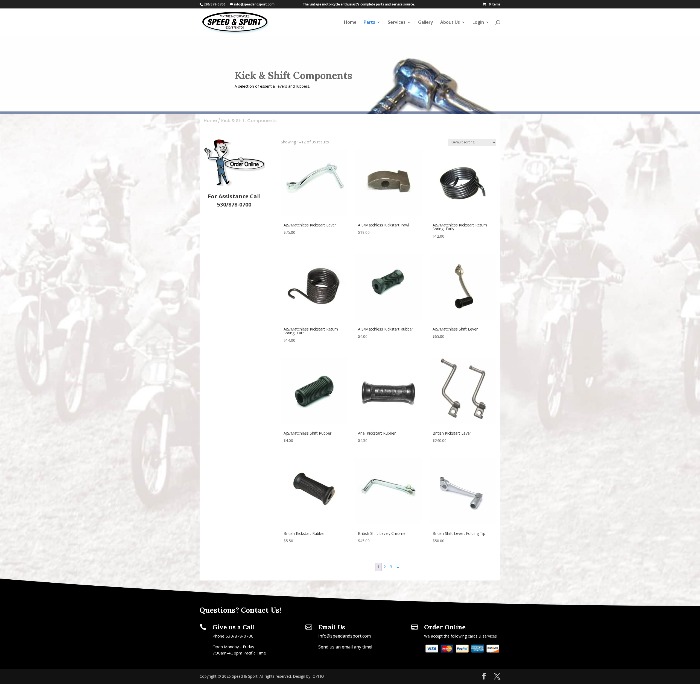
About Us (450, 22)
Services (397, 22)
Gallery (425, 22)
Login (478, 22)
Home (350, 22)
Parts (369, 22)
